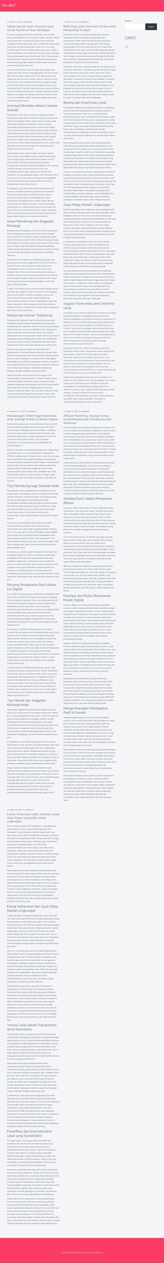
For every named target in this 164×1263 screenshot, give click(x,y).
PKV (127, 47)
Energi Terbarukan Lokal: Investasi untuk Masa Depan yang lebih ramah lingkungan (33, 817)
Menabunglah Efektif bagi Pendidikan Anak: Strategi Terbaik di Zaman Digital (32, 417)
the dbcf (9, 5)
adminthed (28, 22)
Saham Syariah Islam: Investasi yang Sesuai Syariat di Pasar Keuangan (30, 28)
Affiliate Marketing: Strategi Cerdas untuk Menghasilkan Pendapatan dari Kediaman (87, 419)
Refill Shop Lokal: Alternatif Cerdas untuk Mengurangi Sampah (89, 28)
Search (128, 21)
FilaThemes (99, 1253)
